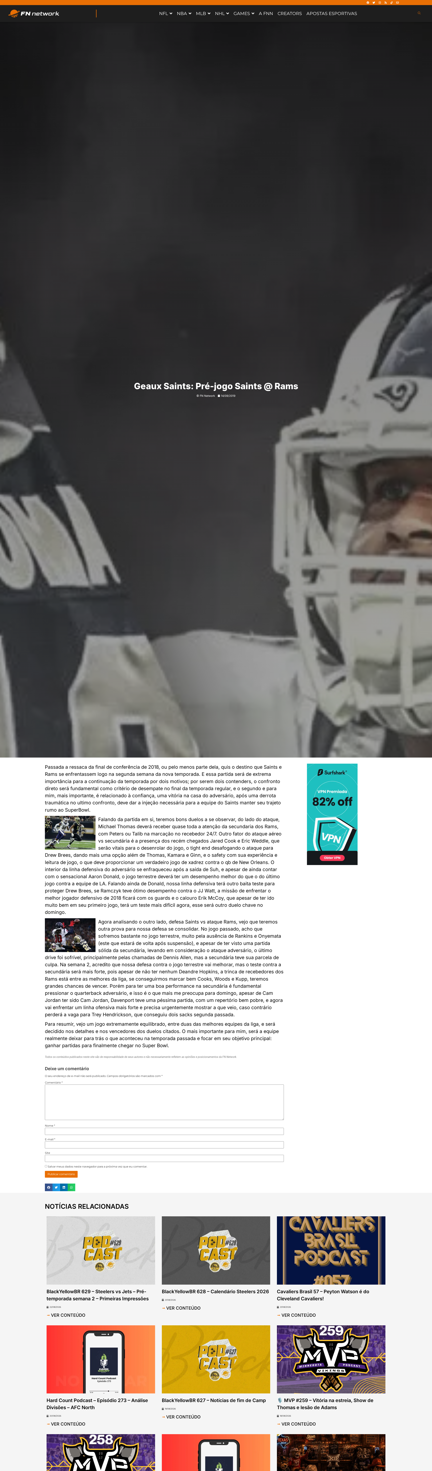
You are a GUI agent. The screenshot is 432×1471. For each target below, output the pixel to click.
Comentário (54, 1082)
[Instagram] (379, 2)
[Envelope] (397, 2)
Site (47, 1153)
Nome (50, 1125)
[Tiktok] (391, 2)
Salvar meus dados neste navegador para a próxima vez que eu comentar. (97, 1166)
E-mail (50, 1139)
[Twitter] (373, 2)
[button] (48, 1187)
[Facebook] (368, 2)
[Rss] (385, 2)
